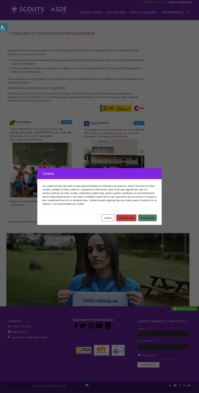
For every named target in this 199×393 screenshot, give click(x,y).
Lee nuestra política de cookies (68, 203)
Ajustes (108, 217)
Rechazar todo (126, 217)
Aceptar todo (147, 217)
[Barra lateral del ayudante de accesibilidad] (3, 27)
